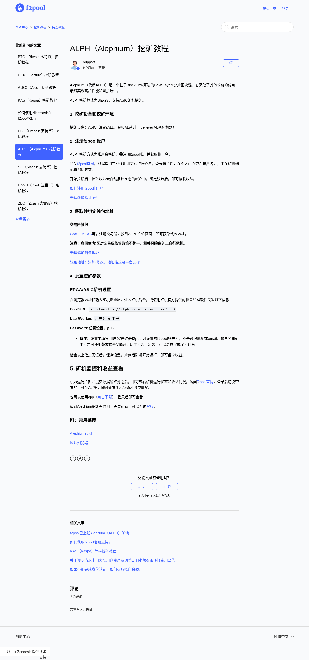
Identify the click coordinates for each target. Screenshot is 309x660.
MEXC (86, 234)
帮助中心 (21, 27)
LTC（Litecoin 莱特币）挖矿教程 (38, 133)
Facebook (73, 458)
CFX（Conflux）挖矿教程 (38, 75)
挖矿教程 (40, 27)
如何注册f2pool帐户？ (87, 188)
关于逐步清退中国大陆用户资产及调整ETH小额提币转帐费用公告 (122, 560)
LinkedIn (87, 458)
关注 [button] (231, 63)
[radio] (142, 486)
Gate (74, 234)
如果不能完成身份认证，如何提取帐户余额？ (106, 569)
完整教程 (58, 27)
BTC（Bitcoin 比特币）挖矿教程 (38, 59)
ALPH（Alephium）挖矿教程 (39, 152)
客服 (150, 406)
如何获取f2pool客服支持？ (91, 542)
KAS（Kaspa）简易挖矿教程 (93, 551)
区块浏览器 (79, 443)
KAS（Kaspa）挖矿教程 (37, 100)
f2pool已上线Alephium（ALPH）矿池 (99, 533)
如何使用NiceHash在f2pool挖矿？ (35, 115)
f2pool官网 (85, 164)
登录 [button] (285, 8)
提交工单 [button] (269, 8)
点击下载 (105, 397)
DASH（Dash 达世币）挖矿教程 (38, 188)
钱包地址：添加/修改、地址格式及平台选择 (105, 262)
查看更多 (22, 219)
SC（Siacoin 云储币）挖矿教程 (37, 170)
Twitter (80, 458)
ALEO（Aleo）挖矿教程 (37, 87)
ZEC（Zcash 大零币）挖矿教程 (38, 206)
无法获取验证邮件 (84, 198)
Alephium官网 (81, 433)
